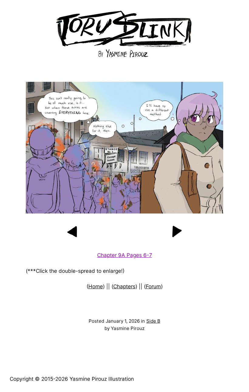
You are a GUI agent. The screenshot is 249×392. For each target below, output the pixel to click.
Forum (153, 286)
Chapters (124, 286)
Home (95, 286)
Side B (153, 321)
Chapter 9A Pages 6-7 (124, 255)
